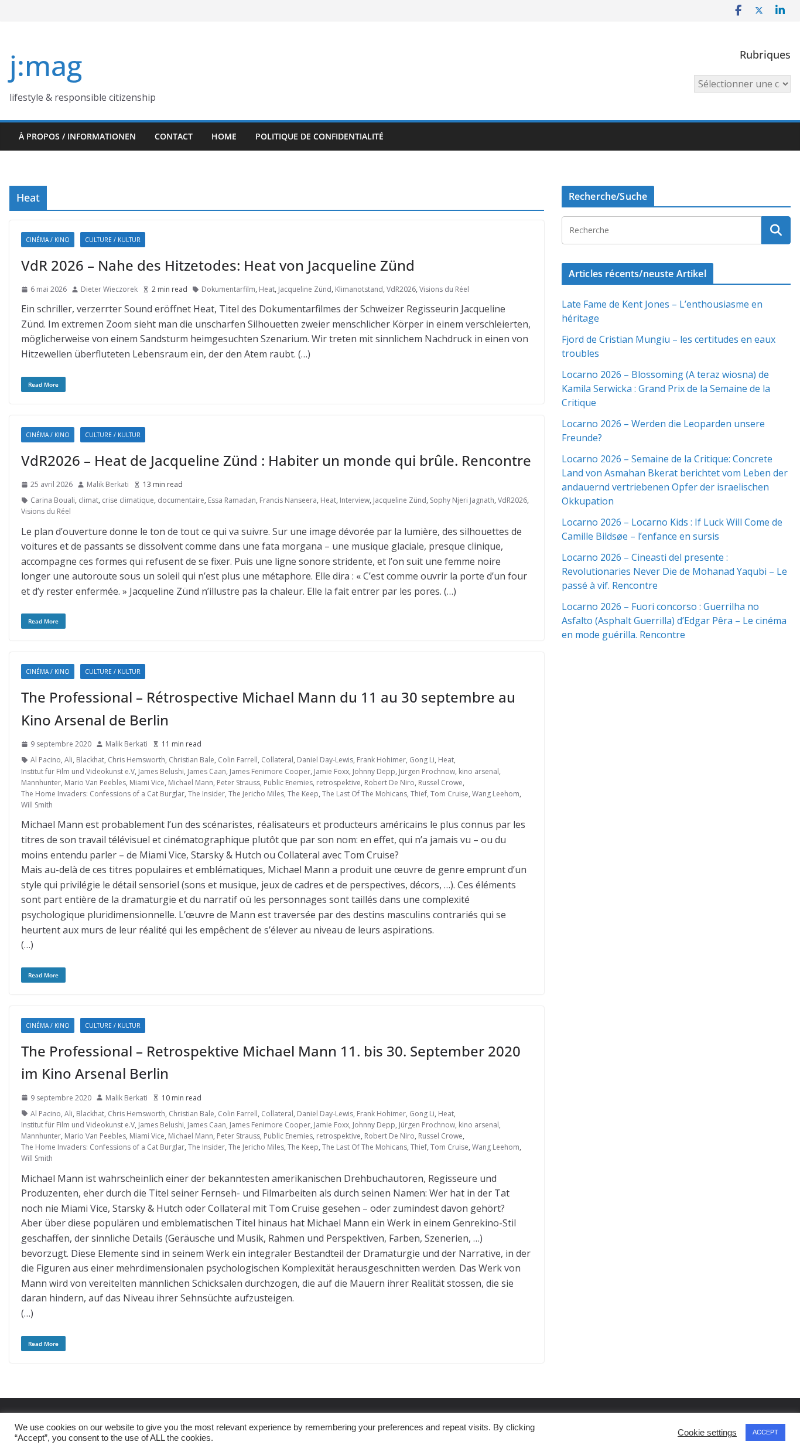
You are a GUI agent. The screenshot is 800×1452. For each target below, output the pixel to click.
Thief (419, 794)
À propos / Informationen (77, 136)
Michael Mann (190, 783)
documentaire (181, 500)
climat (88, 500)
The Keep (303, 794)
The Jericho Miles (256, 794)
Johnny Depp (374, 771)
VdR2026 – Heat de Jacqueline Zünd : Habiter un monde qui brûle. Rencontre (276, 460)
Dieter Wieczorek (109, 289)
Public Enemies (288, 783)
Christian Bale (191, 760)
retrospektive (338, 783)
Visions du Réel (444, 289)
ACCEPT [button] (765, 1432)
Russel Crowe (440, 783)
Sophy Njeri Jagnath (462, 500)
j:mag (45, 65)
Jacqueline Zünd (304, 289)
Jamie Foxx (331, 771)
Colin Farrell (238, 760)
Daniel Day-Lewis (325, 760)
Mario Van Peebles (95, 783)
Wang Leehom (495, 794)
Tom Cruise (449, 794)
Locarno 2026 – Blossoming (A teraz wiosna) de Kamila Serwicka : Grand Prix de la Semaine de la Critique (666, 388)
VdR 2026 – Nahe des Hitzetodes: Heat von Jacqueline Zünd (218, 265)
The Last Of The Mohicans (364, 794)
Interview (355, 500)
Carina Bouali (52, 500)
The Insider (206, 794)
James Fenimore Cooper (270, 771)
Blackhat (90, 760)
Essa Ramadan (232, 500)
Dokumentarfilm (228, 289)
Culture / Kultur (113, 240)
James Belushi (161, 771)
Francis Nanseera (288, 500)
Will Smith (37, 805)
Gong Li (422, 760)
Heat (267, 289)
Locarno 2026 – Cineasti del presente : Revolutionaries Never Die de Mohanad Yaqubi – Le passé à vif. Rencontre (674, 571)
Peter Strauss (238, 783)
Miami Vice (147, 783)
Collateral (277, 760)
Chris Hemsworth (136, 760)
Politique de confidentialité (319, 136)
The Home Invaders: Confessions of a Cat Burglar (102, 794)
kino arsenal (479, 771)
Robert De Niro (389, 783)
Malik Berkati (108, 484)
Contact (174, 136)
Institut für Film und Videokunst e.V (78, 771)
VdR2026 (401, 289)
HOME (224, 136)
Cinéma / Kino (48, 240)
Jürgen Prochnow (427, 771)
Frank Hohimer (381, 760)
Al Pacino (45, 760)
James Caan (206, 771)
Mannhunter (41, 783)
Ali (68, 760)
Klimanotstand (359, 289)
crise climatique (128, 500)
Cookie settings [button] (707, 1432)
